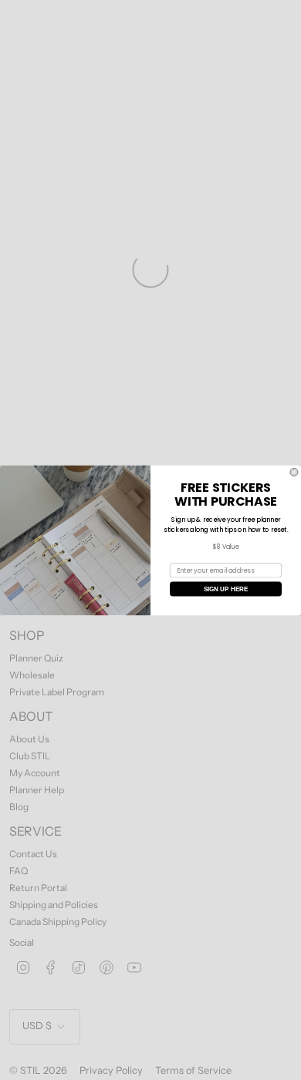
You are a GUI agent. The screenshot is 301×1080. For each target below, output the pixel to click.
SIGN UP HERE (226, 588)
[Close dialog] (294, 472)
